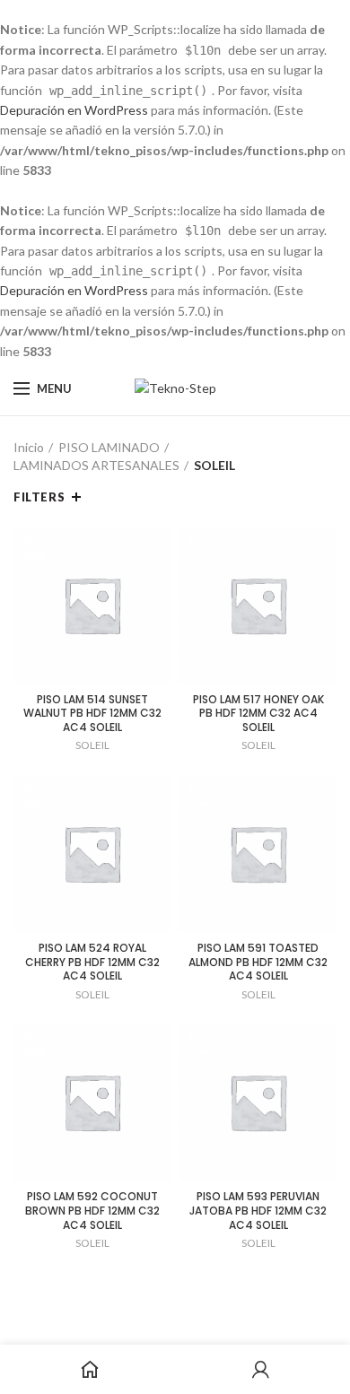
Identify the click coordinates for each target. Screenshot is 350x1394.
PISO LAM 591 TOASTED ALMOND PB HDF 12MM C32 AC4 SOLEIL (258, 962)
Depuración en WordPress (74, 110)
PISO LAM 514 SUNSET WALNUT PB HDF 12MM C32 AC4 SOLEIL (92, 714)
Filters (39, 497)
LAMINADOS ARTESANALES (96, 465)
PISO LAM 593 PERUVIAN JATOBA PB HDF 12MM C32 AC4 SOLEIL (258, 1210)
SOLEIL (92, 745)
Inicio (28, 447)
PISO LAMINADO (109, 447)
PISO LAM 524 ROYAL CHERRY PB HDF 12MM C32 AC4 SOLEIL (92, 962)
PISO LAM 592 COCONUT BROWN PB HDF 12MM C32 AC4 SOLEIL (92, 1210)
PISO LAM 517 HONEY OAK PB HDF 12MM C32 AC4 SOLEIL (258, 714)
